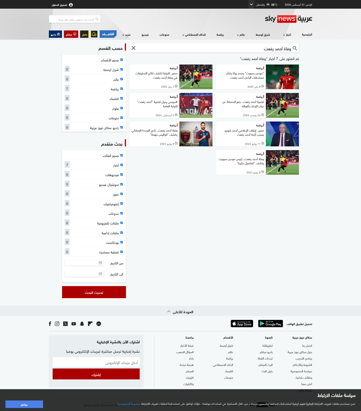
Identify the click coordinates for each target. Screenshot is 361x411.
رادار (191, 358)
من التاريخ (116, 262)
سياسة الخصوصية (301, 370)
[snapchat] (82, 323)
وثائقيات (189, 383)
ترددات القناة (265, 358)
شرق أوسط (263, 34)
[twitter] (65, 323)
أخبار (288, 34)
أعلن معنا (306, 383)
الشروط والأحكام (302, 364)
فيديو (145, 34)
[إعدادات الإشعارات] (94, 34)
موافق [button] (24, 404)
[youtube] (73, 323)
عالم (242, 34)
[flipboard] (90, 323)
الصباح (190, 370)
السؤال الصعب (185, 351)
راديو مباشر (266, 351)
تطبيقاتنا (267, 345)
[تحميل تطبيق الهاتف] (256, 323)
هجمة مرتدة (187, 364)
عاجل (84, 34)
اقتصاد (229, 370)
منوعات (164, 34)
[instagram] (57, 323)
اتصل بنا (307, 345)
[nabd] (98, 323)
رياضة (220, 34)
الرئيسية (307, 34)
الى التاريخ (116, 274)
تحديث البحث (94, 292)
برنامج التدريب (304, 358)
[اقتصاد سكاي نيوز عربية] (108, 34)
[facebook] (50, 323)
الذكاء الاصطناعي (195, 34)
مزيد (127, 34)
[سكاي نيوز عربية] (288, 19)
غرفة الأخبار (187, 345)
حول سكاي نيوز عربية (300, 351)
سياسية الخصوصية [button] (129, 403)
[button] (71, 34)
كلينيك (190, 377)
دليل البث (267, 370)
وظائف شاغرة (304, 377)
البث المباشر (265, 364)
